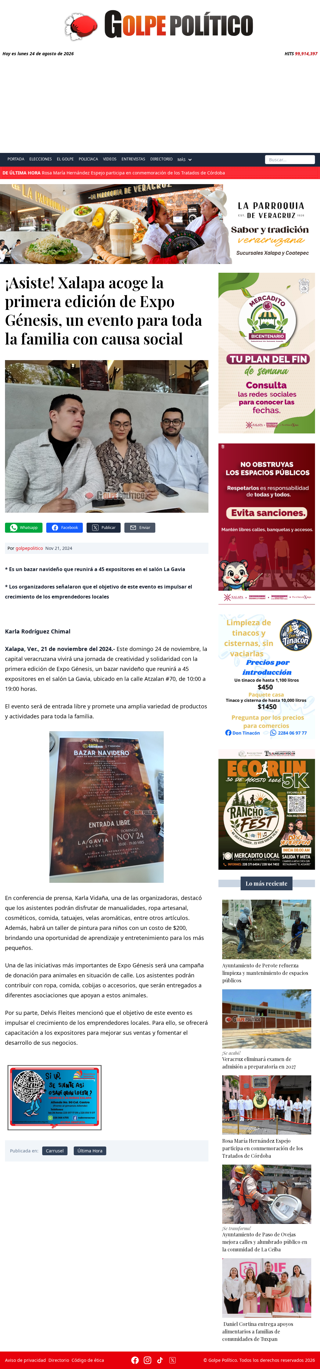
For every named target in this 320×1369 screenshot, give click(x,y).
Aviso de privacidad (25, 1360)
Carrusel (55, 1151)
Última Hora (90, 1151)
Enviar (144, 527)
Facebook (69, 527)
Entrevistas (133, 159)
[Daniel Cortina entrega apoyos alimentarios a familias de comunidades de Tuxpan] (266, 1288)
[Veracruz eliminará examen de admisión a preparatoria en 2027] (266, 1019)
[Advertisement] (160, 103)
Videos (110, 159)
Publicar (109, 527)
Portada (16, 159)
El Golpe (65, 159)
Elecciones (40, 159)
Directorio (161, 159)
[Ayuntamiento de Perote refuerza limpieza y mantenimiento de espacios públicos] (266, 929)
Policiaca (88, 159)
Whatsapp (29, 527)
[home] (160, 24)
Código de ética (88, 1360)
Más (182, 159)
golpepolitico (29, 548)
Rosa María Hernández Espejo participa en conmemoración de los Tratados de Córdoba (113, 173)
